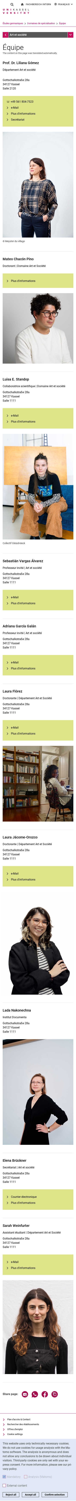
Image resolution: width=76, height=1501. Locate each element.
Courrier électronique (24, 1197)
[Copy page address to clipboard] (54, 1396)
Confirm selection (55, 1494)
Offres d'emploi (15, 1429)
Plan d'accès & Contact (18, 1419)
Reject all (11, 1494)
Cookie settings (15, 1434)
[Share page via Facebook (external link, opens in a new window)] (45, 1396)
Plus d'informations (23, 113)
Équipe (62, 23)
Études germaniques (13, 23)
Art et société (18, 34)
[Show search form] (12, 4)
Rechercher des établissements (23, 1424)
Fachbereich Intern (38, 4)
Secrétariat (17, 119)
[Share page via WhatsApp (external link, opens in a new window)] (35, 1396)
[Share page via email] (25, 1396)
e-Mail (15, 107)
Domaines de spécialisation (41, 23)
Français (65, 4)
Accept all (30, 1494)
